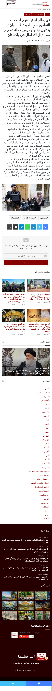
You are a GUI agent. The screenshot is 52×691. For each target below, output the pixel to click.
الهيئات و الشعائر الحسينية (39, 483)
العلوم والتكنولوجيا (42, 487)
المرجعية (45, 467)
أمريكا (46, 456)
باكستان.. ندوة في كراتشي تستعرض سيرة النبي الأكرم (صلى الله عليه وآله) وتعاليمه (39, 296)
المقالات (46, 507)
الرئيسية (45, 9)
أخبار (39, 9)
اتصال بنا (26, 663)
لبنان (47, 428)
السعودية (45, 416)
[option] (26, 362)
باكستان (27, 15)
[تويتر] (39, 227)
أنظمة (46, 519)
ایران (47, 420)
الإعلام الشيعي (43, 475)
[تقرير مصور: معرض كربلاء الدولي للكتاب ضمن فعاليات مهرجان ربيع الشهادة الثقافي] (42, 605)
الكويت (46, 436)
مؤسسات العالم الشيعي (40, 479)
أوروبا (46, 448)
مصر (47, 432)
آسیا (47, 460)
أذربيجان (45, 440)
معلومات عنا (35, 663)
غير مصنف (45, 503)
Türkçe (21, 670)
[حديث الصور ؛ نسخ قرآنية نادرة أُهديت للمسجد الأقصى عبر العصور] (9, 615)
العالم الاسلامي (38, 15)
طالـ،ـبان (14, 218)
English (28, 670)
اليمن (46, 408)
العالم (47, 444)
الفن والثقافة (44, 491)
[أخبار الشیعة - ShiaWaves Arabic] (40, 4)
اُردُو (16, 670)
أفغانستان (45, 400)
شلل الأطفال (29, 218)
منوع (47, 511)
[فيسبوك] (45, 227)
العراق (46, 397)
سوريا (46, 404)
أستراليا (45, 463)
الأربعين (46, 499)
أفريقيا (46, 452)
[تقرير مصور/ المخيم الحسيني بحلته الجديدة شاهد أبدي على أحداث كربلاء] (42, 615)
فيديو (47, 515)
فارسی (34, 670)
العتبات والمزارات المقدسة (39, 471)
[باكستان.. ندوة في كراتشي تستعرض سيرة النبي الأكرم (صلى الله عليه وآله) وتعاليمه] (38, 285)
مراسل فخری (17, 663)
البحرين (46, 424)
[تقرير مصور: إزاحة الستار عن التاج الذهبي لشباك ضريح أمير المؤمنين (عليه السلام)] (26, 605)
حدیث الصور (44, 495)
